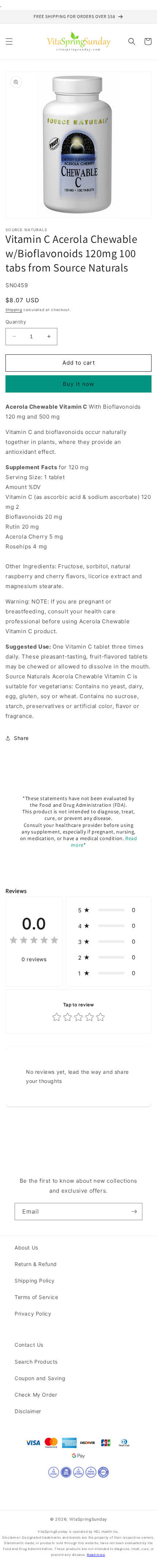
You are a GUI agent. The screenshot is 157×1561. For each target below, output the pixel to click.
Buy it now (78, 383)
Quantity (15, 322)
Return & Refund (36, 1264)
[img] (34, 941)
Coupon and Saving (40, 1378)
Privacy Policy (33, 1313)
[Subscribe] (134, 1211)
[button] (9, 41)
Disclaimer (28, 1411)
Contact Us (29, 1345)
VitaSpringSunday (88, 1519)
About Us (26, 1247)
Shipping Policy (35, 1280)
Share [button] (21, 738)
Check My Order (36, 1395)
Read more (96, 1555)
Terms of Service (36, 1297)
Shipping (13, 309)
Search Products (36, 1361)
